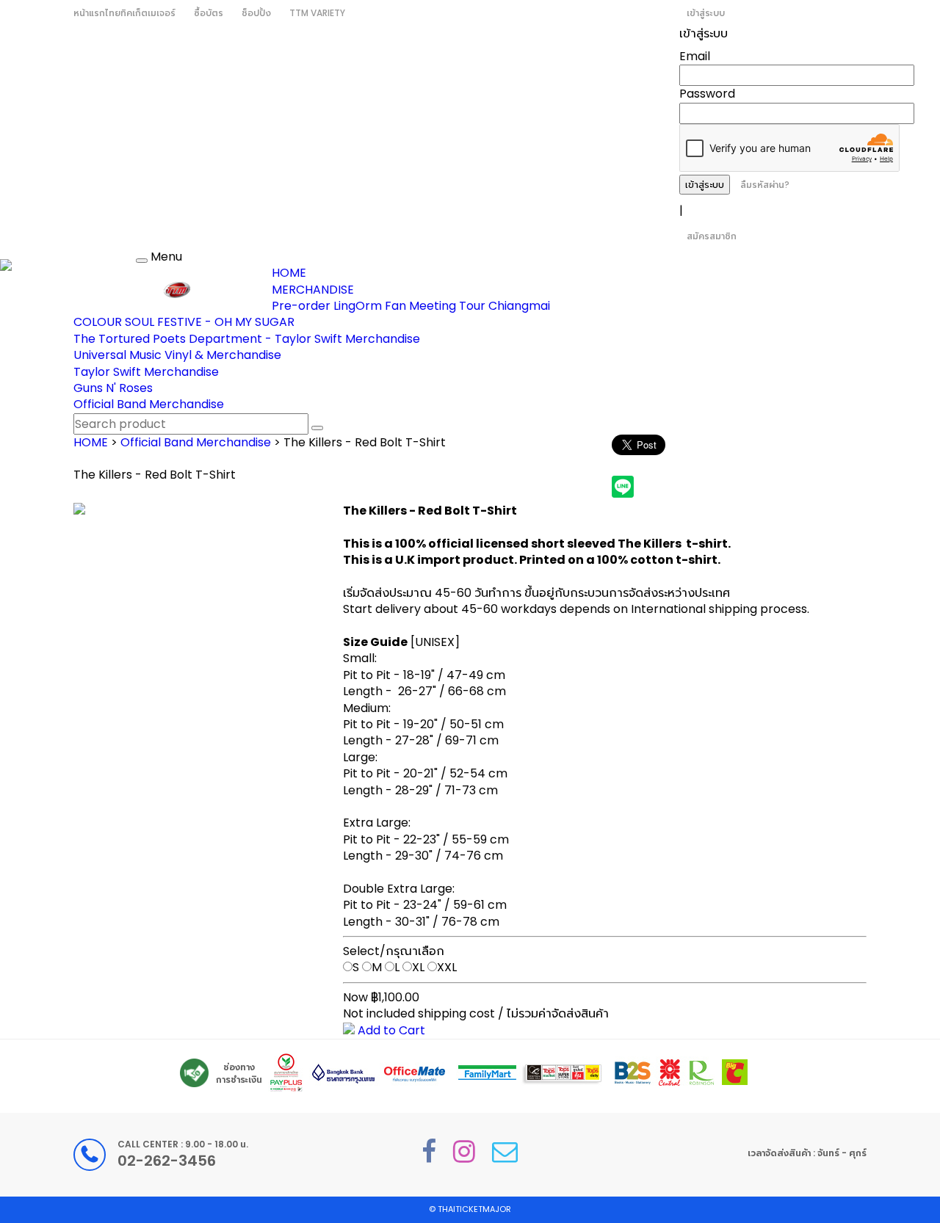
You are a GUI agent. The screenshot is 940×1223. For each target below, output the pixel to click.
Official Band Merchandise (148, 404)
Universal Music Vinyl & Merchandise (177, 354)
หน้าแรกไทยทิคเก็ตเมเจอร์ (124, 13)
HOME (289, 272)
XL (418, 967)
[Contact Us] (505, 1151)
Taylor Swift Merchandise (146, 371)
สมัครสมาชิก (712, 236)
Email (694, 56)
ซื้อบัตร (208, 13)
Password (707, 93)
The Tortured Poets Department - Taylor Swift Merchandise (246, 338)
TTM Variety (317, 13)
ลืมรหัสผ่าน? (764, 184)
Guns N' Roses (113, 388)
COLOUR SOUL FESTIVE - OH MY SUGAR (183, 321)
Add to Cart (390, 1030)
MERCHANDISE (313, 289)
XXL (447, 967)
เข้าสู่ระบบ (706, 13)
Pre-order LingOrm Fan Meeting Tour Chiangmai (411, 305)
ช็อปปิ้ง (256, 13)
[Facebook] (429, 1151)
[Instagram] (464, 1151)
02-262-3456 (167, 1160)
